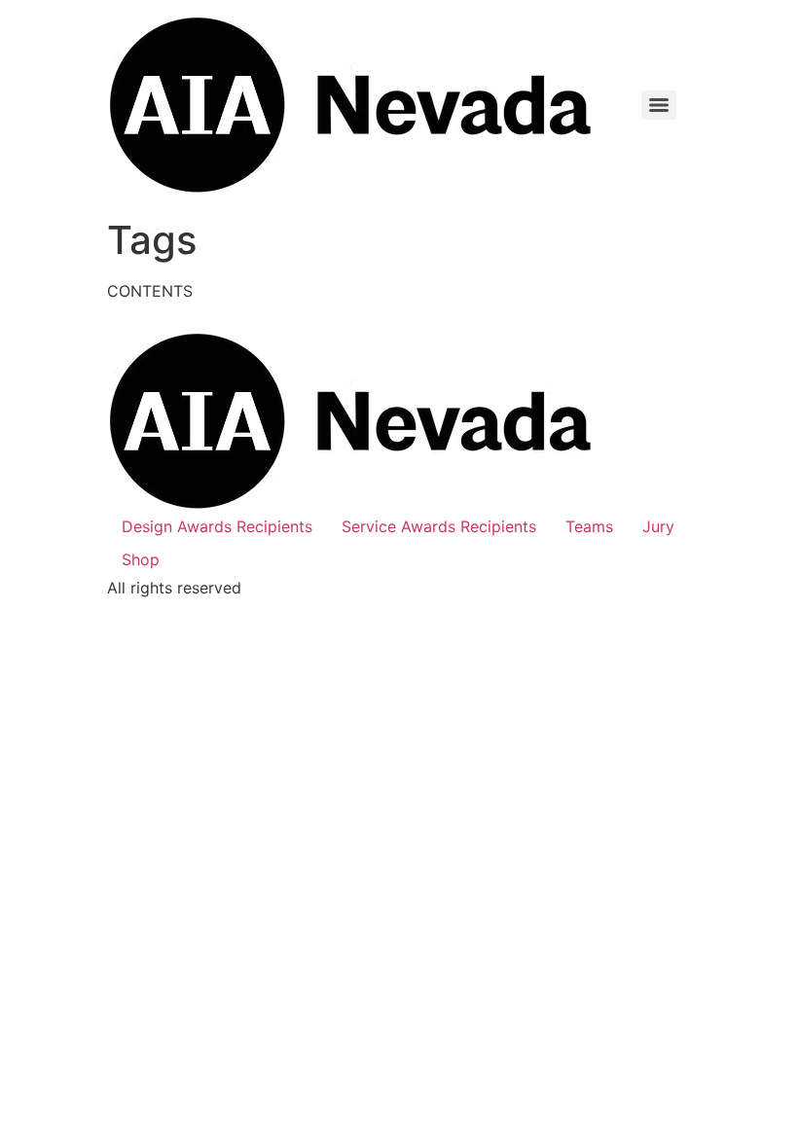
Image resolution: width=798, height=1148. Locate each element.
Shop (141, 559)
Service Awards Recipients (439, 526)
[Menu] (658, 105)
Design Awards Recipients (217, 526)
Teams (589, 526)
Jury (658, 526)
